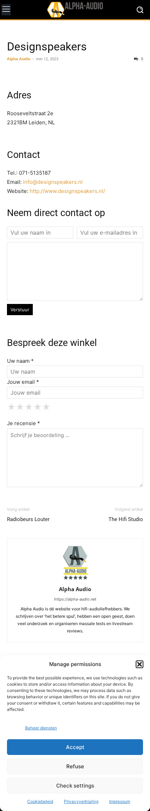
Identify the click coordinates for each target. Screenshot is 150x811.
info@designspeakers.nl (53, 182)
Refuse (75, 766)
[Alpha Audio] (75, 9)
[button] (139, 664)
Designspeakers (47, 46)
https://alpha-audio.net (75, 599)
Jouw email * (23, 382)
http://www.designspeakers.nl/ (67, 191)
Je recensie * (23, 423)
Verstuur (19, 309)
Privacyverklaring (81, 801)
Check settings (75, 785)
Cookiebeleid (40, 801)
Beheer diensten (41, 727)
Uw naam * (20, 361)
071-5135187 (35, 172)
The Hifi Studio (125, 519)
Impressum (119, 801)
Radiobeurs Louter (28, 519)
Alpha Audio (18, 58)
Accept (75, 747)
